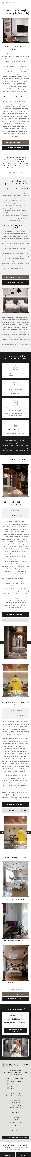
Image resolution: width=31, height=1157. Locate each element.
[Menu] (27, 2)
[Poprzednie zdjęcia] (2, 642)
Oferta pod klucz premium (8, 1154)
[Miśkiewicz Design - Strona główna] (10, 3)
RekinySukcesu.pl (19, 1149)
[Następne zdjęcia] (29, 642)
